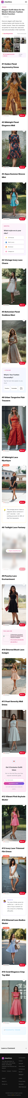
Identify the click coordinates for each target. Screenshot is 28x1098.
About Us (4, 1081)
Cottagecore (9, 251)
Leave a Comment (8, 1048)
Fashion (4, 7)
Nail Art (20, 1071)
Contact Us (4, 1084)
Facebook (14, 1071)
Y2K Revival (9, 237)
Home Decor (22, 1066)
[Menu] (26, 2)
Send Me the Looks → (14, 783)
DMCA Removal (22, 1087)
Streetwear (9, 247)
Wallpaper (21, 1074)
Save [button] (23, 115)
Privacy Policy (22, 1081)
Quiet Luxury (9, 242)
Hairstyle (21, 1063)
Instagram (9, 1071)
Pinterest (4, 1071)
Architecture (22, 1069)
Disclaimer (21, 1084)
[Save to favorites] (24, 72)
